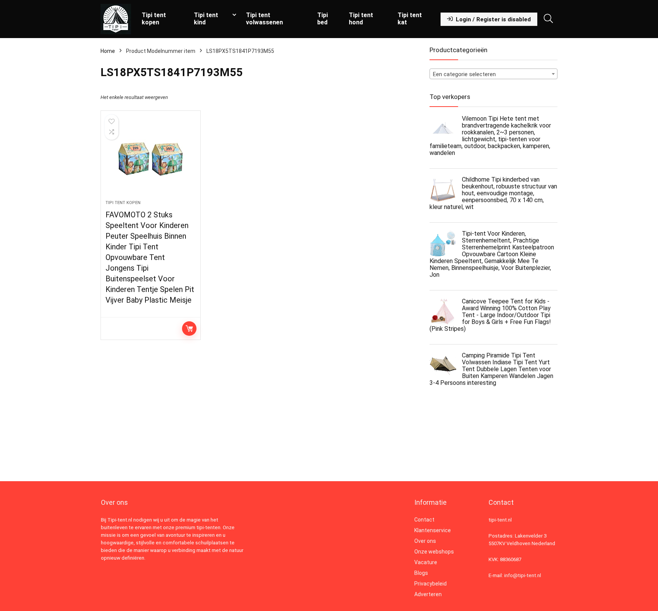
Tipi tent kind (206, 18)
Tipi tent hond (361, 18)
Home (108, 51)
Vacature (425, 562)
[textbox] (493, 74)
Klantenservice (432, 530)
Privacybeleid (430, 584)
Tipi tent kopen (154, 18)
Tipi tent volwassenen (264, 18)
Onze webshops (434, 552)
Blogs (421, 573)
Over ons (425, 541)
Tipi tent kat (410, 18)
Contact (424, 520)
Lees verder (189, 328)
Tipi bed (322, 18)
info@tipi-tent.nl (522, 575)
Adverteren (428, 594)
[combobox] (493, 74)
